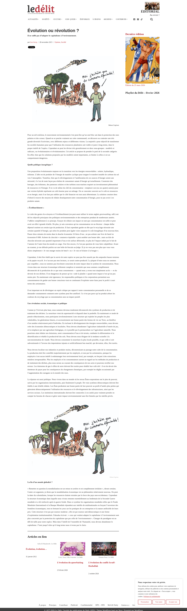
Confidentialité (86, 605)
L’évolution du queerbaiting (70, 562)
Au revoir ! (155, 15)
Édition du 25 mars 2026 (135, 85)
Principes (52, 605)
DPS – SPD (100, 605)
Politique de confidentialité (151, 596)
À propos (97, 19)
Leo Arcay (33, 42)
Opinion (57, 42)
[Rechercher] (154, 19)
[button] (38, 19)
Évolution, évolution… (36, 549)
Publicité (74, 605)
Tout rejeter (158, 602)
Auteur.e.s (125, 605)
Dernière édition (134, 34)
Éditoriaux (85, 19)
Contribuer (63, 605)
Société (63, 42)
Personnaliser (145, 602)
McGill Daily (113, 605)
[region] (159, 593)
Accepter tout (173, 602)
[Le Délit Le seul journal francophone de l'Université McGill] (41, 9)
